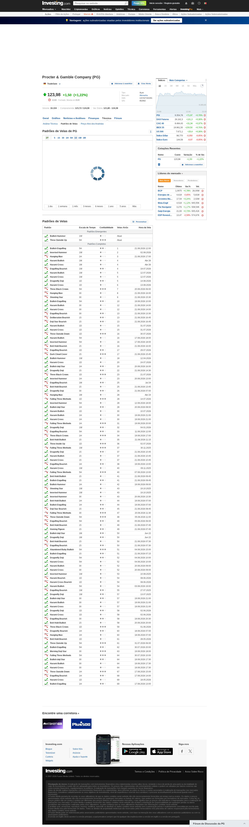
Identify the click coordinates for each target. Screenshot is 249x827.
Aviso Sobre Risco (194, 771)
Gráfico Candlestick (47, 138)
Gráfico (56, 118)
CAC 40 (160, 123)
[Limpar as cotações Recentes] (159, 163)
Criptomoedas (81, 9)
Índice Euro (162, 140)
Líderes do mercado (169, 173)
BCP (160, 191)
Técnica (131, 9)
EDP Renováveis (166, 215)
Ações (48, 14)
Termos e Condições (145, 771)
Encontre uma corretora (59, 713)
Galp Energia (164, 211)
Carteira (49, 757)
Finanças (93, 118)
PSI (158, 115)
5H (71, 138)
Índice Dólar (162, 135)
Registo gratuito (172, 3)
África (175, 14)
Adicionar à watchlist (123, 83)
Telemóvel (50, 753)
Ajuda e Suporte (80, 757)
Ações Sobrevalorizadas (216, 14)
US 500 (160, 131)
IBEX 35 (160, 127)
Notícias (108, 9)
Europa (131, 14)
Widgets (49, 761)
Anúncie (76, 753)
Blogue (49, 749)
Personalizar (141, 222)
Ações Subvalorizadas (191, 14)
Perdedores (193, 180)
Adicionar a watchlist (194, 165)
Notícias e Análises (74, 118)
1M (84, 138)
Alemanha (144, 95)
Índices (161, 80)
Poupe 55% (139, 3)
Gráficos (96, 9)
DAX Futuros (163, 119)
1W (79, 138)
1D (75, 138)
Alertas (173, 9)
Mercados (48, 9)
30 (63, 138)
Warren (87, 14)
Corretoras (144, 9)
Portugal (76, 14)
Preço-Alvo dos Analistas (92, 124)
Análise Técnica (50, 124)
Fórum (118, 118)
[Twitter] (190, 751)
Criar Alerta (146, 83)
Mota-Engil (163, 203)
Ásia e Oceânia (162, 14)
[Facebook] (182, 751)
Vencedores (178, 180)
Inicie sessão (156, 3)
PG (159, 159)
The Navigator (164, 207)
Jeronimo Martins (166, 199)
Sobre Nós (77, 749)
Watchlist (65, 9)
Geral (46, 118)
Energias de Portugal (168, 195)
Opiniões (119, 9)
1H (67, 138)
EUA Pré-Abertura (105, 14)
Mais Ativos (164, 180)
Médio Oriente (145, 14)
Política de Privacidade (170, 771)
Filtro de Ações (62, 14)
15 (59, 138)
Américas (120, 14)
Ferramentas (159, 9)
